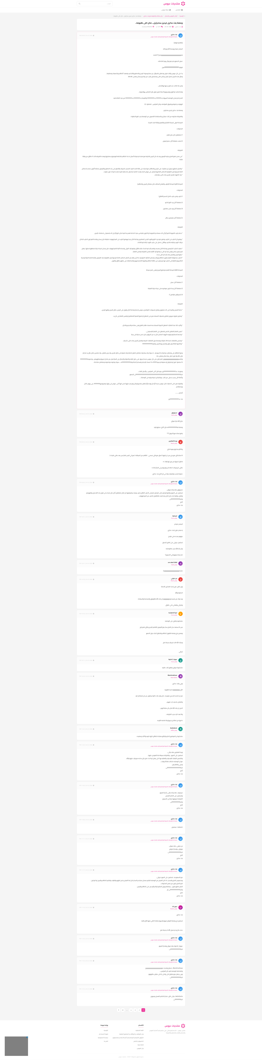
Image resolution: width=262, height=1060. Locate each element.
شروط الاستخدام (103, 1034)
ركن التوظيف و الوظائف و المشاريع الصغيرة (131, 1034)
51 (123, 1010)
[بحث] (78, 4)
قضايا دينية (141, 1045)
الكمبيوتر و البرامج (139, 1041)
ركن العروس (140, 1048)
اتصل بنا (106, 1041)
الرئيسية (182, 16)
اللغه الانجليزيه (140, 1030)
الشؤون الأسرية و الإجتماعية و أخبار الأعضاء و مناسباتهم (128, 1037)
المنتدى (178, 9)
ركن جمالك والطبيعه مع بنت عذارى (153, 16)
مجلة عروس (165, 9)
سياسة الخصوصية (103, 1037)
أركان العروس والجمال (171, 16)
